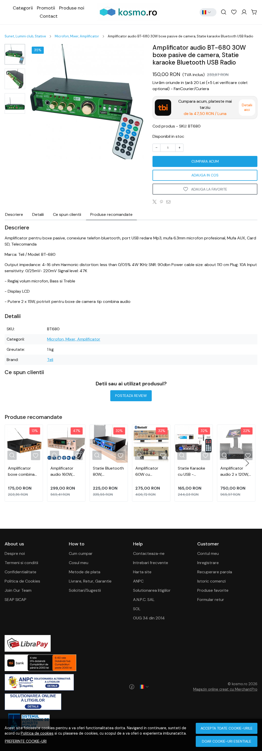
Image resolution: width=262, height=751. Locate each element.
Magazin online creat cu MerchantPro (225, 689)
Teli (50, 359)
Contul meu (208, 553)
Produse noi (71, 8)
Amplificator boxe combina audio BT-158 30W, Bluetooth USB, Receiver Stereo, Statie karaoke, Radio (22, 472)
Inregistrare (208, 562)
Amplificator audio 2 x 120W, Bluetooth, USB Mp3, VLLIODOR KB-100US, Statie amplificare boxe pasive (236, 472)
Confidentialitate (20, 572)
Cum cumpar (81, 553)
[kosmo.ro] (131, 12)
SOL (136, 608)
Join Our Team (18, 590)
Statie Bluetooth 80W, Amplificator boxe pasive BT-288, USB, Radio (108, 472)
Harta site (142, 572)
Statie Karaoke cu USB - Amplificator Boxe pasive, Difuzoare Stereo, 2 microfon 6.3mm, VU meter (193, 472)
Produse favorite (212, 590)
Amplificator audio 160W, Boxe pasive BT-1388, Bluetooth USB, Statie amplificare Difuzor (65, 472)
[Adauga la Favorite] (35, 455)
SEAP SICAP (15, 599)
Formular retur (210, 599)
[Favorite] (234, 12)
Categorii (23, 8)
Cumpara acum (205, 161)
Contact (49, 16)
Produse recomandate (111, 214)
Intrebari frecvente (150, 562)
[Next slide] (247, 463)
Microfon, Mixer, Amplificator (77, 36)
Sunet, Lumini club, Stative (25, 36)
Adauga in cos (205, 175)
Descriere (14, 214)
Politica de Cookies (22, 581)
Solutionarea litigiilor (152, 590)
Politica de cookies (37, 733)
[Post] (155, 202)
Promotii (46, 8)
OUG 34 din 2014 (149, 618)
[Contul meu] (244, 12)
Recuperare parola (214, 572)
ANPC (138, 581)
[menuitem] (15, 54)
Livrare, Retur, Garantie (90, 581)
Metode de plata (84, 572)
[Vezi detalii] (12, 455)
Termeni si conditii (21, 562)
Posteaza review (131, 395)
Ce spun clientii (67, 214)
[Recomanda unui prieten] (169, 202)
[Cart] (254, 12)
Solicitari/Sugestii (85, 590)
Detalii (38, 214)
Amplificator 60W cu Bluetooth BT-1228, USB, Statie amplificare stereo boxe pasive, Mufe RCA (150, 472)
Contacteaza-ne (149, 553)
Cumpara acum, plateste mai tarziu (205, 107)
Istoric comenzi (211, 581)
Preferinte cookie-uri (26, 741)
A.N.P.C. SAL (144, 599)
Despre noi (15, 553)
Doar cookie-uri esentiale (226, 741)
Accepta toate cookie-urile (227, 728)
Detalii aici (247, 107)
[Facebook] (132, 687)
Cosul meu (78, 562)
